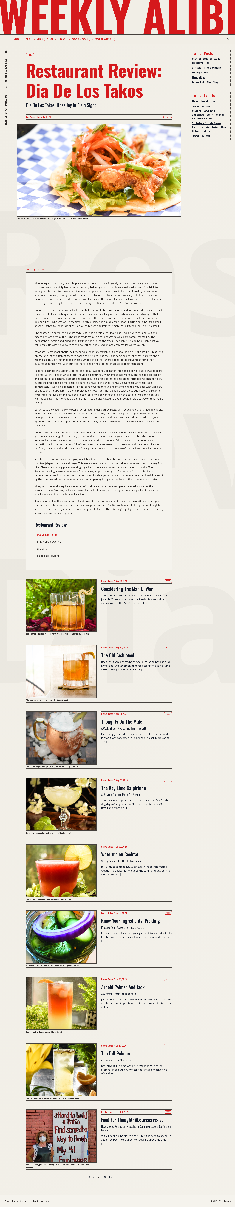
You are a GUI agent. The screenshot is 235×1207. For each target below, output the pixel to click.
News (16, 39)
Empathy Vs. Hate (200, 72)
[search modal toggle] (228, 39)
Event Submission (104, 39)
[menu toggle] (5, 39)
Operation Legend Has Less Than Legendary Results (207, 60)
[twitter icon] (39, 269)
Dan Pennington (33, 117)
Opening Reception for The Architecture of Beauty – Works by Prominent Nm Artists (208, 114)
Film (28, 39)
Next (111, 1176)
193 (104, 1176)
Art (51, 39)
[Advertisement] (99, 243)
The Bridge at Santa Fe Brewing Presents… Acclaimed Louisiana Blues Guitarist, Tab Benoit (209, 127)
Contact (24, 1201)
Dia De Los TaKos (47, 534)
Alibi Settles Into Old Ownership (206, 67)
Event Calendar (80, 39)
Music (40, 39)
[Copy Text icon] (43, 269)
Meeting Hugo (198, 77)
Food (62, 39)
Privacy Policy (11, 1201)
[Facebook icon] (34, 269)
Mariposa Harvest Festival (203, 101)
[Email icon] (48, 269)
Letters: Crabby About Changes (206, 82)
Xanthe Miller (107, 913)
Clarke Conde (107, 581)
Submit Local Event (40, 1201)
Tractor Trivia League (201, 106)
